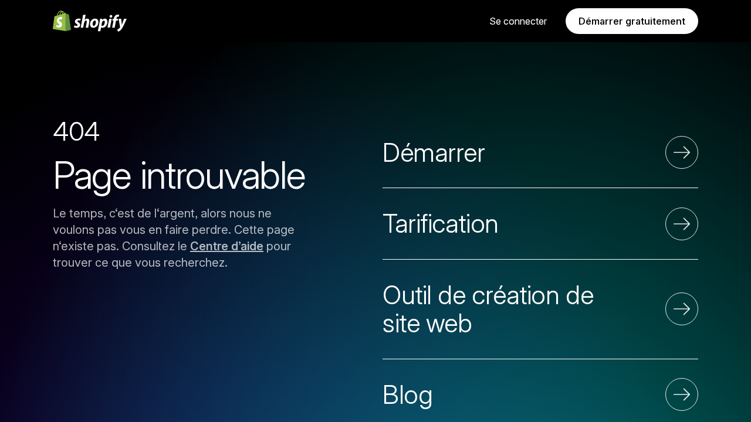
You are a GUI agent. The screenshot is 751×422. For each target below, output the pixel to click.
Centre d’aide (226, 246)
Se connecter (518, 21)
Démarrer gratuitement (632, 21)
